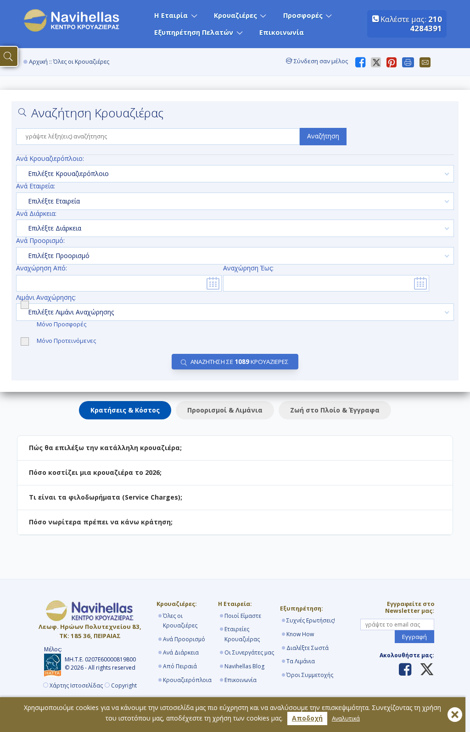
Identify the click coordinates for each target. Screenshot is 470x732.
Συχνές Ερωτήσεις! (310, 620)
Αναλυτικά (346, 718)
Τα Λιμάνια (300, 661)
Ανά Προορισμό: (40, 241)
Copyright (124, 685)
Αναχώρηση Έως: (248, 268)
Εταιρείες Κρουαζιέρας (242, 634)
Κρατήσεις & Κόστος (125, 410)
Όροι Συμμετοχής (309, 675)
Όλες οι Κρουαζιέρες (180, 621)
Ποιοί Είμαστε (242, 616)
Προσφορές (303, 15)
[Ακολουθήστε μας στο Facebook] (405, 670)
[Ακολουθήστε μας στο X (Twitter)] (423, 670)
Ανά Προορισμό (184, 639)
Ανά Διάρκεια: (36, 214)
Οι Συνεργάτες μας (249, 652)
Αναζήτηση (323, 136)
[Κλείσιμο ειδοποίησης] (455, 714)
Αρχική (38, 62)
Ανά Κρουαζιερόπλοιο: (50, 159)
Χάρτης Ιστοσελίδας (76, 685)
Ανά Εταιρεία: (35, 186)
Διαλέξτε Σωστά (307, 648)
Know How (300, 634)
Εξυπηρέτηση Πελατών (193, 32)
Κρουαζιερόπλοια (187, 680)
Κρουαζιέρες (235, 15)
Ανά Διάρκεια (181, 652)
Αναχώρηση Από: (41, 268)
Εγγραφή (414, 637)
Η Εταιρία (171, 15)
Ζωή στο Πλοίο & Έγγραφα (335, 410)
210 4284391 (426, 23)
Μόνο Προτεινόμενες (66, 341)
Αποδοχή (307, 718)
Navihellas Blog (244, 666)
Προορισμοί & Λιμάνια (225, 410)
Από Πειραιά (180, 666)
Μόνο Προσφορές (62, 324)
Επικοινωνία (281, 32)
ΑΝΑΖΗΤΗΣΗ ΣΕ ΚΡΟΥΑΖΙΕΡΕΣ (239, 362)
